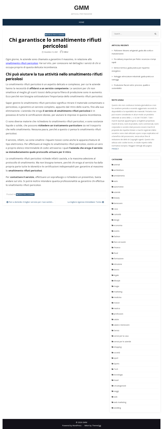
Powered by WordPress (72, 425)
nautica (117, 308)
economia (118, 225)
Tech (116, 369)
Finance (117, 247)
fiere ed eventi (120, 242)
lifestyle (117, 280)
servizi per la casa (121, 336)
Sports (116, 363)
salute (116, 319)
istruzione (118, 264)
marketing (118, 291)
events (116, 231)
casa (116, 209)
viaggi (116, 391)
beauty (117, 198)
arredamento (119, 175)
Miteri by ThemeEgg (92, 425)
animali (117, 164)
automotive (119, 187)
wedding (117, 408)
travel (116, 380)
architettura (119, 170)
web (115, 397)
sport (116, 358)
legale (116, 275)
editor (66, 52)
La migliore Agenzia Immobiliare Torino (84, 202)
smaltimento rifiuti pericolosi (22, 63)
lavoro (116, 269)
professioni (118, 314)
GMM (81, 7)
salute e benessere (122, 325)
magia (116, 286)
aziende (117, 192)
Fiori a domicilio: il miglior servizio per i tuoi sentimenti (31, 202)
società (117, 352)
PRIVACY (115, 149)
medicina (117, 297)
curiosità (117, 214)
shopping (117, 347)
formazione (119, 258)
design (116, 220)
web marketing (120, 402)
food (116, 253)
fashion (117, 236)
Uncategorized (120, 386)
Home (81, 22)
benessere (118, 203)
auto (116, 181)
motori (117, 303)
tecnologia (118, 374)
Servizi (116, 330)
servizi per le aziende (56, 35)
